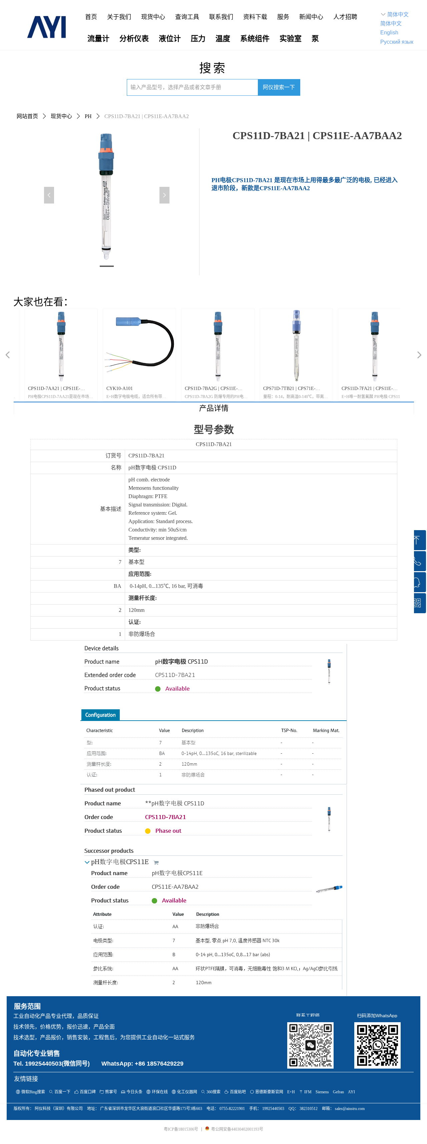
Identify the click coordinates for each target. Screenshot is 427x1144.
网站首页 (27, 116)
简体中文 (398, 14)
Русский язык (396, 42)
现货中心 (61, 116)
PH (88, 116)
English (389, 32)
